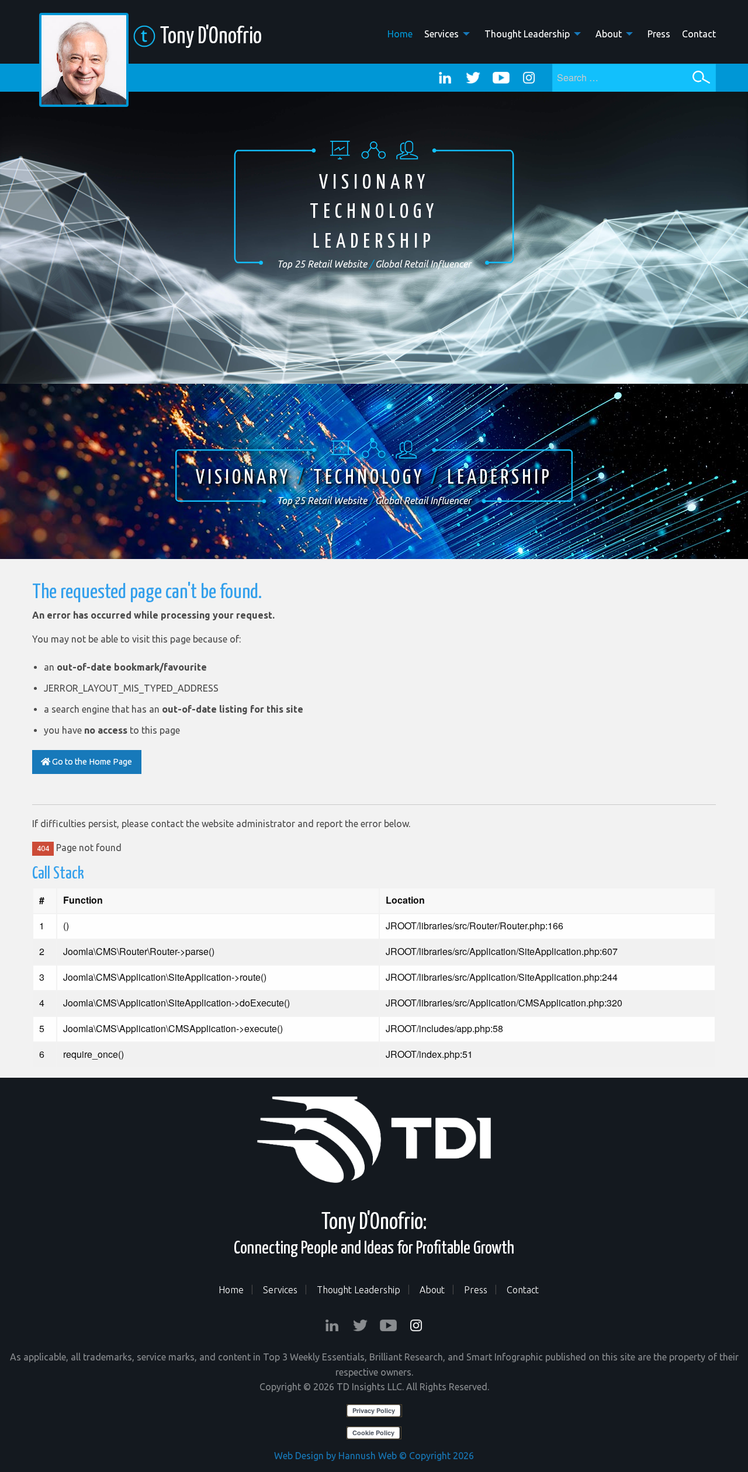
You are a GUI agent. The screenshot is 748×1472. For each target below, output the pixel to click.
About (608, 34)
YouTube (501, 78)
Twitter (473, 78)
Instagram (529, 78)
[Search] (701, 77)
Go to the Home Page (91, 761)
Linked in (445, 78)
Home (400, 34)
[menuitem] (394, 33)
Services (441, 34)
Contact (699, 34)
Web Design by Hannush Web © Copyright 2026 (374, 1455)
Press (658, 34)
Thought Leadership (527, 34)
